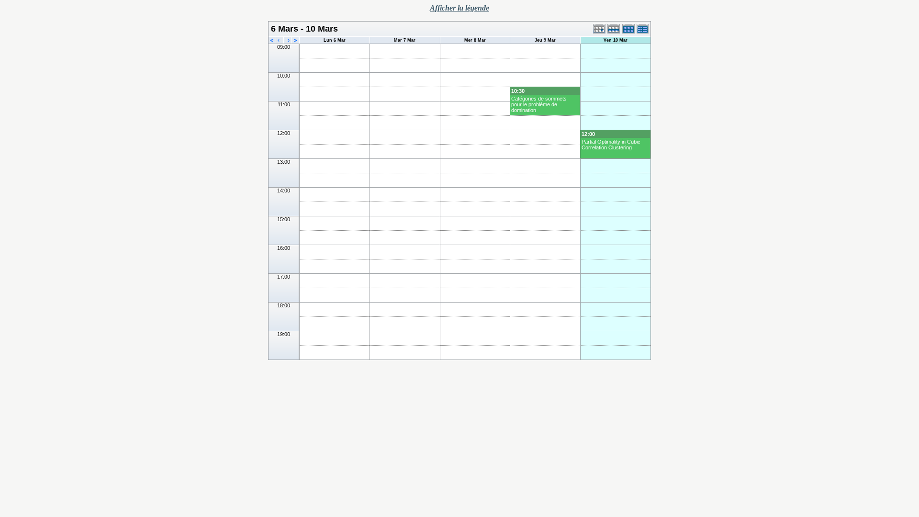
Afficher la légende (459, 8)
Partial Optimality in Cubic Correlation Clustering (611, 144)
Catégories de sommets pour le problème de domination (539, 104)
